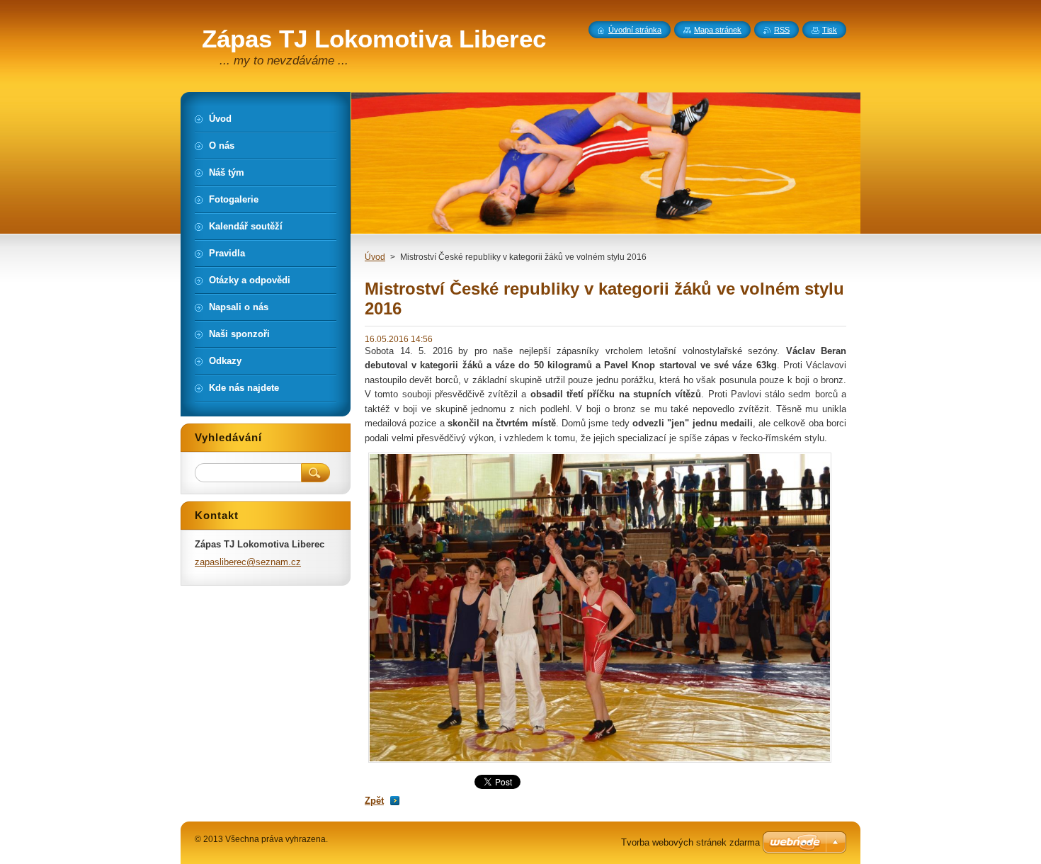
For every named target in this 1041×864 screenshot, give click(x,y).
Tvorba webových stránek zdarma (690, 842)
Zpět (374, 800)
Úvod (375, 257)
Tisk (829, 29)
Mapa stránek (717, 29)
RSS (782, 29)
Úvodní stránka (634, 29)
